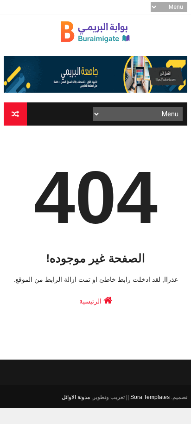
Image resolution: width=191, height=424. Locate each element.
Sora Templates (150, 397)
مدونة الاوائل (76, 397)
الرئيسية (91, 301)
